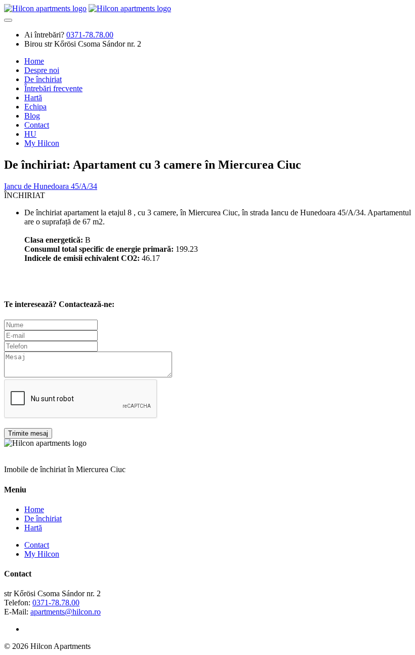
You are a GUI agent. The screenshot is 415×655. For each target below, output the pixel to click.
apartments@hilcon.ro (65, 611)
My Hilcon (41, 143)
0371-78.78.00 (55, 602)
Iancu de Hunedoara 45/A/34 (50, 186)
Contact (36, 125)
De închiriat (43, 79)
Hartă (33, 97)
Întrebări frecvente (53, 88)
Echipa (35, 106)
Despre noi (41, 70)
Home (34, 61)
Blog (32, 115)
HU (30, 134)
